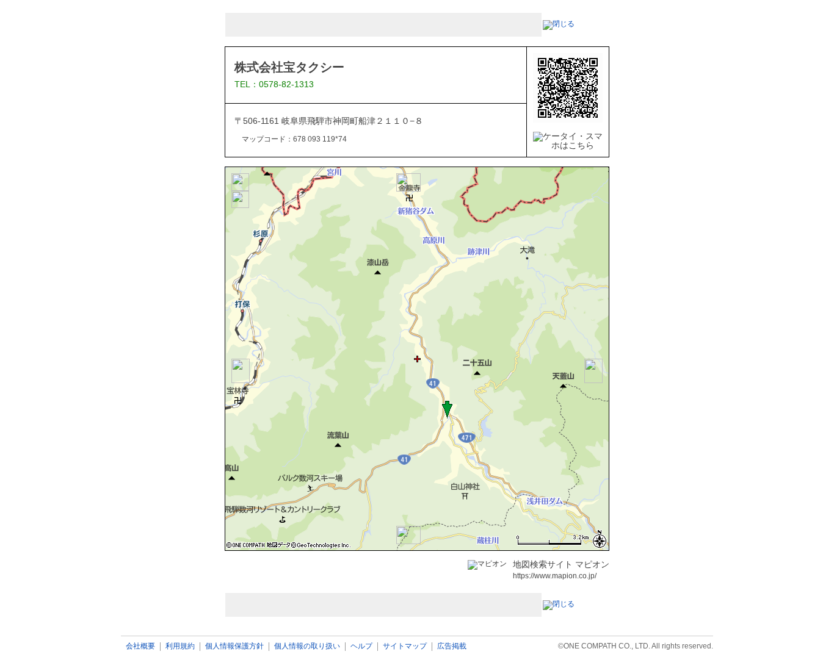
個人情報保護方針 (234, 646)
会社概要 (140, 646)
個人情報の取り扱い (307, 646)
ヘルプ (361, 646)
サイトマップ (405, 646)
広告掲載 (451, 646)
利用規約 (180, 646)
